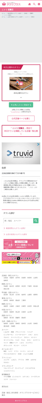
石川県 (18, 294)
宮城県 (23, 278)
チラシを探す (35, 220)
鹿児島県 (6, 326)
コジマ (6, 379)
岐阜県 (6, 300)
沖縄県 (13, 326)
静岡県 (12, 300)
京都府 (12, 306)
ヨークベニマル (8, 340)
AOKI (27, 360)
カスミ (36, 334)
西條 (12, 332)
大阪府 (18, 306)
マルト (23, 340)
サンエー (16, 345)
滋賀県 (6, 306)
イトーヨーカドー (20, 334)
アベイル (21, 360)
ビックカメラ (16, 376)
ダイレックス (8, 345)
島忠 (5, 351)
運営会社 (5, 386)
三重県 (23, 300)
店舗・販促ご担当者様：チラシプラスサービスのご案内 (20, 394)
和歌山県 (36, 306)
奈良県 (29, 306)
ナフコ (16, 351)
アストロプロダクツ (10, 354)
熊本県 (23, 323)
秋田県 (29, 278)
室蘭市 (31, 13)
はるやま (33, 360)
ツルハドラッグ (8, 368)
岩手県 (18, 278)
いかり (22, 343)
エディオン (26, 376)
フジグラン (29, 343)
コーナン (23, 351)
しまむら (14, 360)
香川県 (12, 318)
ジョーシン (13, 379)
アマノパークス (20, 332)
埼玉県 (23, 286)
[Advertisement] (21, 41)
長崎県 (18, 323)
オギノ (29, 340)
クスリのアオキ (30, 368)
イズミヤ (24, 345)
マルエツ (6, 337)
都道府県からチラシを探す (15, 13)
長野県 (35, 294)
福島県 (6, 280)
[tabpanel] (21, 86)
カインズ (30, 351)
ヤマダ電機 (7, 376)
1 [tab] (21, 97)
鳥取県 (6, 312)
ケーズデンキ (35, 376)
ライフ (6, 343)
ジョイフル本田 (28, 354)
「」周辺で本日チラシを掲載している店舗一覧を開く (21, 131)
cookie (22, 196)
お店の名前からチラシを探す (15, 17)
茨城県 (6, 286)
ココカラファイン (9, 371)
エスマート (36, 340)
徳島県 (6, 318)
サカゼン (6, 362)
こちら (31, 187)
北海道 (25, 13)
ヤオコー (27, 337)
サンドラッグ (19, 368)
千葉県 (29, 286)
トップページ (15, 112)
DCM (19, 354)
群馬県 (18, 286)
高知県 (23, 318)
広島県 (23, 312)
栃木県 (12, 286)
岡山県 (18, 312)
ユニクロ (6, 360)
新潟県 (6, 294)
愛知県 (18, 300)
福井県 (23, 294)
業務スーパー (14, 343)
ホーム (3, 13)
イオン (30, 334)
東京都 (35, 286)
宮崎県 (35, 323)
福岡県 (6, 323)
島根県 (12, 312)
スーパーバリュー (16, 337)
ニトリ (27, 17)
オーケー (34, 337)
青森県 (12, 278)
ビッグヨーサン (8, 334)
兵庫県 (23, 306)
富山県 (12, 294)
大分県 (29, 323)
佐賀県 (12, 323)
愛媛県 (18, 318)
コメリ (10, 351)
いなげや (6, 332)
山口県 (29, 312)
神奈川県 (6, 289)
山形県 (35, 278)
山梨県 (29, 294)
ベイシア (30, 332)
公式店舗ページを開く (21, 118)
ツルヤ (17, 340)
